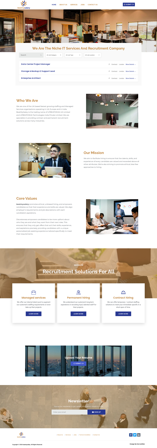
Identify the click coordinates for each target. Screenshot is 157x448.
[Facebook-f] (131, 435)
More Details (130, 64)
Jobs (83, 5)
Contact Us (93, 5)
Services (73, 5)
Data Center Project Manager (35, 64)
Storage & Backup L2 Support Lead (38, 71)
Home (54, 5)
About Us (63, 5)
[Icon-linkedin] (138, 435)
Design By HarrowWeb (137, 444)
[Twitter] (134, 435)
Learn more (33, 314)
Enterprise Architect (31, 78)
